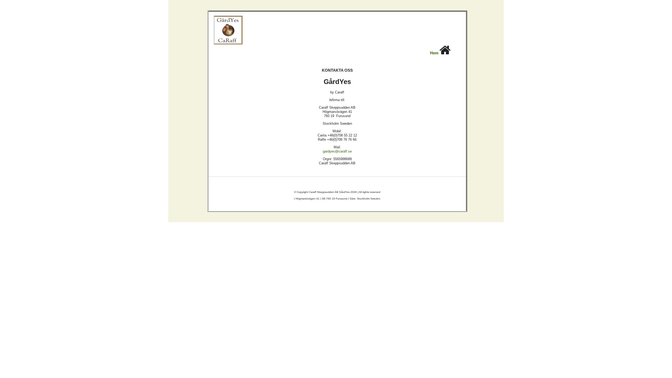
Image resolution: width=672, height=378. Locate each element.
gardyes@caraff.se (337, 151)
